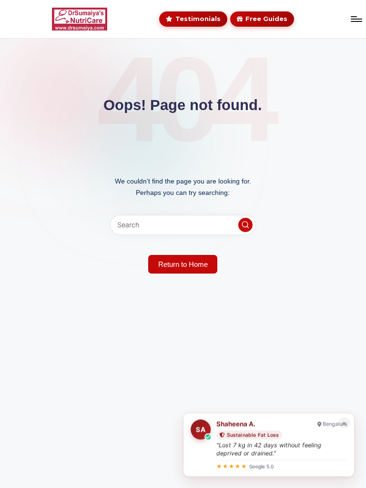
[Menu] (356, 19)
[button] (245, 225)
